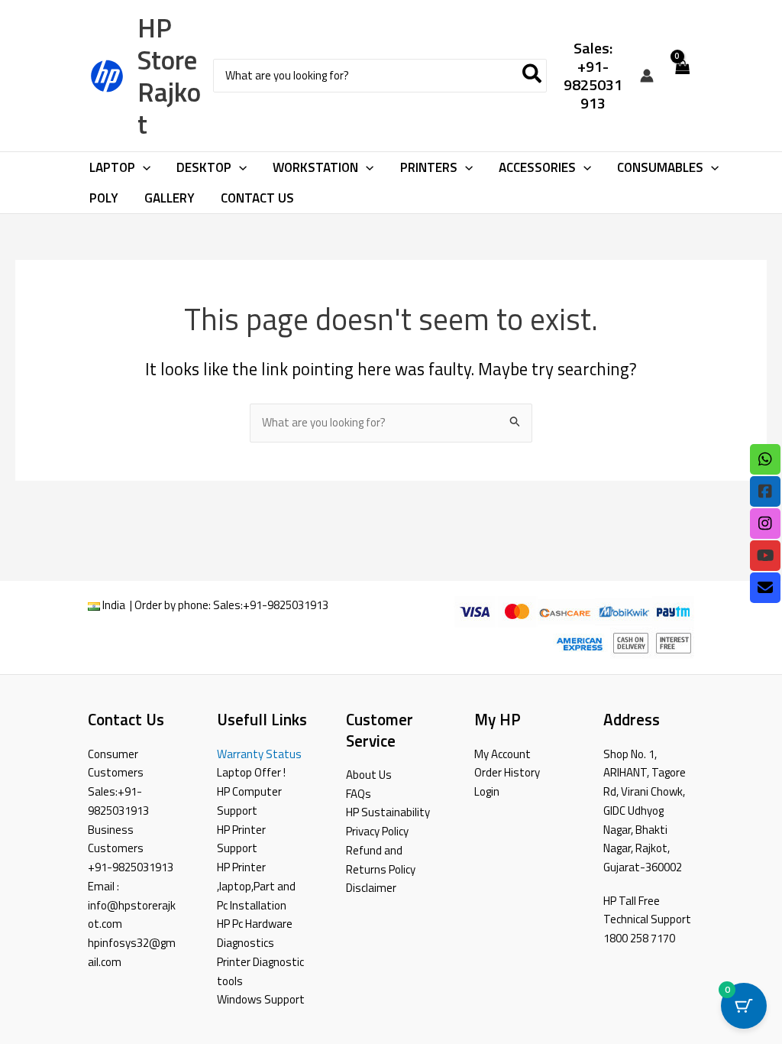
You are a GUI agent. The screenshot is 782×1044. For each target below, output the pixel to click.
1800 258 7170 (639, 938)
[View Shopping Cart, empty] (682, 76)
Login (486, 791)
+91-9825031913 (285, 605)
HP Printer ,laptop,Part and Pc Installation (256, 886)
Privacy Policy (377, 831)
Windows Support (261, 999)
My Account (502, 754)
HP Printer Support (241, 839)
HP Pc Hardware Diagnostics (254, 933)
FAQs (358, 793)
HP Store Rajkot (169, 75)
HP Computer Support (249, 801)
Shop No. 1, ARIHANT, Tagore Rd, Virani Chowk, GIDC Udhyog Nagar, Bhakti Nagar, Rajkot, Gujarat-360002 (644, 811)
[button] (142, 167)
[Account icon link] (647, 76)
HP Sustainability (388, 812)
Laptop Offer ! (251, 772)
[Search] (532, 76)
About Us (369, 774)
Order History (507, 772)
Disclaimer (371, 887)
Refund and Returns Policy (380, 859)
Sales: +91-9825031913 (593, 75)
